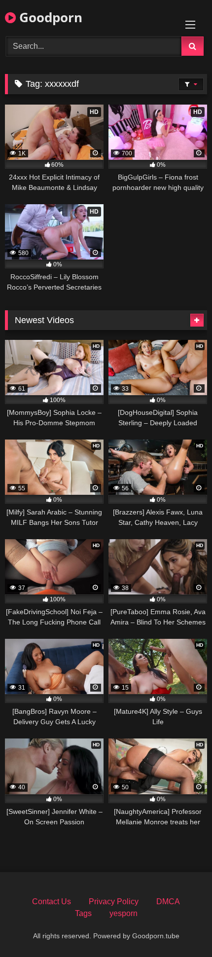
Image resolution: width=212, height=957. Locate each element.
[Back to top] (181, 927)
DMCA (168, 901)
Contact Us (51, 901)
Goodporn (49, 17)
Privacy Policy (114, 901)
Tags (83, 913)
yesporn (123, 913)
